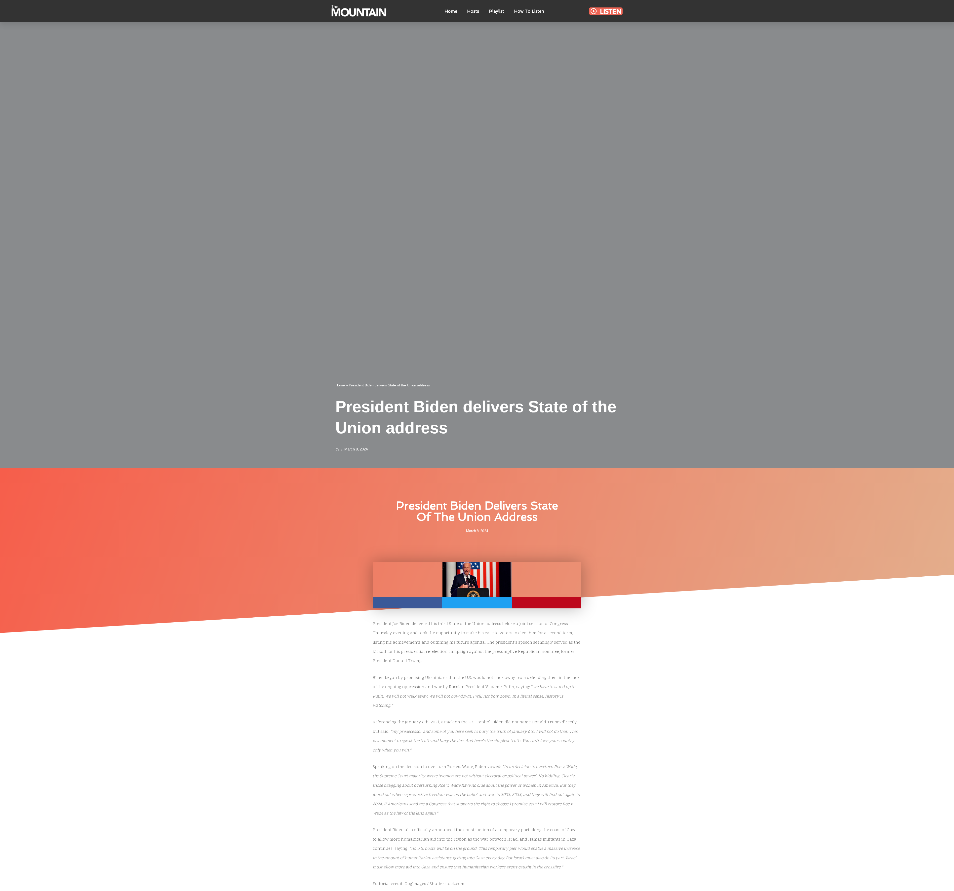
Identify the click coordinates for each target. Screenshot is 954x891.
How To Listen (529, 11)
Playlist (496, 11)
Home (450, 11)
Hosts (473, 11)
